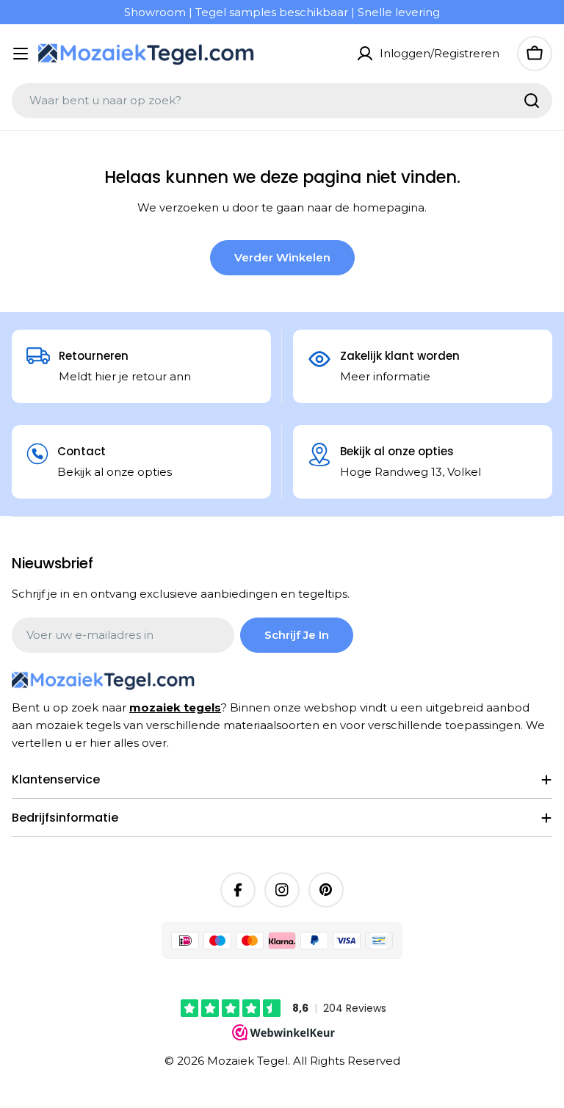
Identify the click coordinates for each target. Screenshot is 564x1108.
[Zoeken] (531, 100)
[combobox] (282, 100)
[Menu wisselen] (20, 53)
